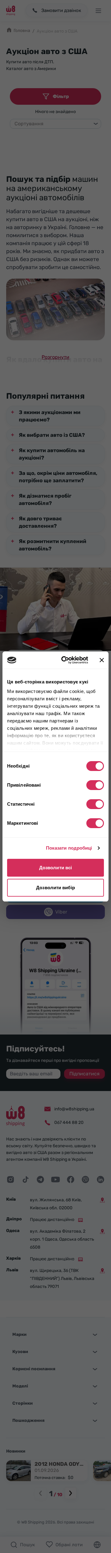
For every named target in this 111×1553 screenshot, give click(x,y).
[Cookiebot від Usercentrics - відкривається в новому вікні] (65, 660)
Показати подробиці (69, 848)
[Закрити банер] (102, 660)
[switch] (95, 785)
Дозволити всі (55, 867)
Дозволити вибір (55, 887)
